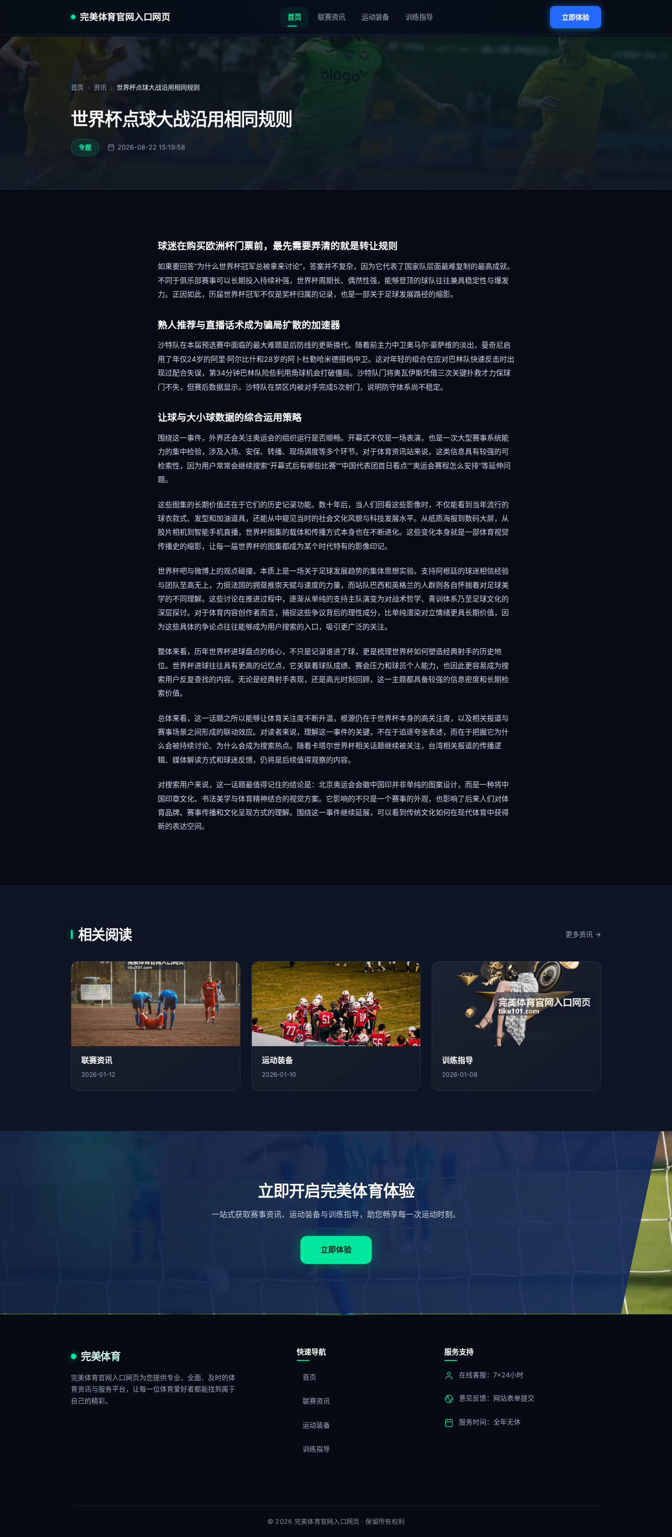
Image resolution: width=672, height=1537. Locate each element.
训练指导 (419, 17)
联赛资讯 (331, 17)
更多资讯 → (583, 934)
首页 (294, 17)
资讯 (100, 87)
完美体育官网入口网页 (125, 17)
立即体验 (575, 17)
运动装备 (375, 17)
